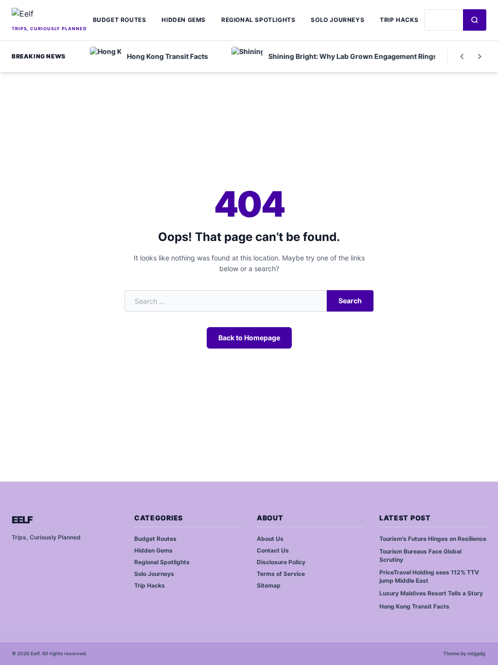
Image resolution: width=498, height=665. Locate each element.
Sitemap (269, 585)
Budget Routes (119, 19)
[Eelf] (49, 15)
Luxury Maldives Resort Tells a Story (431, 593)
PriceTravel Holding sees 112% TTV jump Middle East (429, 576)
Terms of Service (281, 573)
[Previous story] (462, 56)
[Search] (474, 20)
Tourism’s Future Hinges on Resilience (432, 538)
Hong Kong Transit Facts (414, 606)
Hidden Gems (183, 19)
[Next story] (479, 56)
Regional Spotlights (258, 19)
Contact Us (273, 550)
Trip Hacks (399, 19)
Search (350, 300)
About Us (270, 538)
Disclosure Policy (281, 562)
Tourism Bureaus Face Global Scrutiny (420, 555)
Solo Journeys (337, 19)
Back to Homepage (249, 337)
